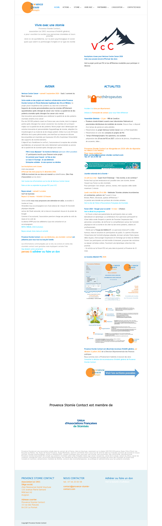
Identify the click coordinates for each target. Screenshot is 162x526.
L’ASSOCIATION (117, 7)
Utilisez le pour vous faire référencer (106, 113)
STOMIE (76, 7)
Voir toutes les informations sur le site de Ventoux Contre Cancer (45, 181)
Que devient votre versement (32, 249)
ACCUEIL (57, 7)
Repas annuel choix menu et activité (34, 231)
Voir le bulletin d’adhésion (117, 482)
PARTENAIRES (102, 7)
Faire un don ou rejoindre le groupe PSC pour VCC (39, 185)
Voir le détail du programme (94, 211)
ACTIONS (66, 7)
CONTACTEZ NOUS (134, 7)
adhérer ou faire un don (46, 251)
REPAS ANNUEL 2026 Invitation (32, 227)
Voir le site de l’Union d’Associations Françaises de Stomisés (106, 203)
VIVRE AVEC (88, 7)
